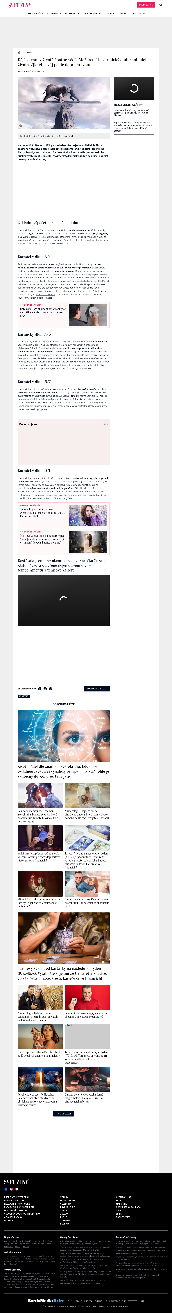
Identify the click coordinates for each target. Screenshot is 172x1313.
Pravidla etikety (10, 1241)
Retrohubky (72, 13)
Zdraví (108, 13)
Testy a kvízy (38, 1241)
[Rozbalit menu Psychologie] (99, 13)
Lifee (119, 1214)
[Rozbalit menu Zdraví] (113, 13)
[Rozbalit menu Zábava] (128, 13)
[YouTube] (16, 1189)
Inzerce (8, 1221)
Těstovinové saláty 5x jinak (14, 1274)
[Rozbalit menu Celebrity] (59, 13)
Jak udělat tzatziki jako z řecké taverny (36, 1282)
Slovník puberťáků (24, 1241)
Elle (118, 1200)
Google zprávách (65, 136)
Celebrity (52, 13)
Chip (118, 1210)
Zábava (123, 13)
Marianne (121, 1204)
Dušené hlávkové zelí (13, 1284)
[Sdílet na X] (45, 688)
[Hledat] (160, 5)
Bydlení (137, 13)
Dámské (98, 1301)
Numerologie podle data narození (31, 1244)
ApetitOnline (123, 1197)
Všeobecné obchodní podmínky (22, 1214)
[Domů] (20, 5)
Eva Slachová (24, 71)
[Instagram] (11, 1189)
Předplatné (146, 5)
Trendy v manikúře (11, 1256)
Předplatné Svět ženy (16, 1197)
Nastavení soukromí (16, 1210)
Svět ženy (88, 1301)
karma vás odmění (45, 294)
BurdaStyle (114, 1301)
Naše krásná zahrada (128, 1207)
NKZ (105, 1301)
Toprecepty (123, 1217)
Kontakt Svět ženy (15, 1200)
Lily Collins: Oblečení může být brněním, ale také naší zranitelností (140, 1247)
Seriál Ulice (27, 1259)
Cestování (13, 1244)
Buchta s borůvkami (12, 1282)
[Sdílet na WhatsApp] (50, 688)
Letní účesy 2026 (42, 1261)
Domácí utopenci (21, 1287)
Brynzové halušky (43, 1279)
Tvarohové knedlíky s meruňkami (24, 1276)
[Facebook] (6, 1189)
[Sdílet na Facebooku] (39, 688)
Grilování (26, 1246)
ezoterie (23, 696)
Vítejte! (17, 1246)
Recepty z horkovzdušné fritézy (41, 1287)
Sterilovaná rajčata (33, 1274)
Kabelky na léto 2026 (25, 1261)
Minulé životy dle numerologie (31, 1256)
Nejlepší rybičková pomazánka (23, 1279)
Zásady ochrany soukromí (19, 1207)
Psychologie (90, 13)
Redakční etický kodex (17, 1204)
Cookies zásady (13, 1217)
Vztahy (64, 1197)
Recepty (64, 1224)
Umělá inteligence (40, 1259)
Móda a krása (35, 13)
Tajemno (28, 52)
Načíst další (64, 1114)
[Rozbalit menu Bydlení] (143, 13)
